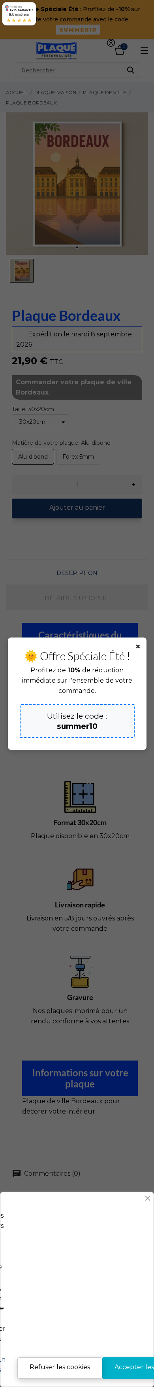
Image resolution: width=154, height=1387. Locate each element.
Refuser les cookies (60, 1367)
